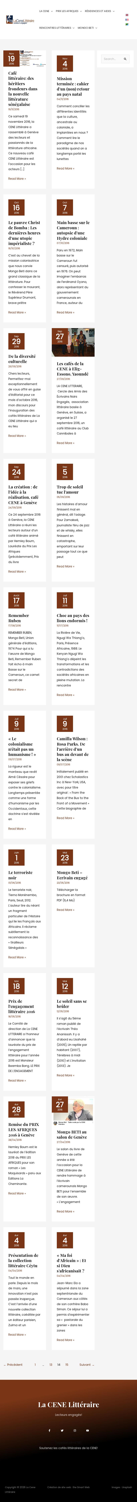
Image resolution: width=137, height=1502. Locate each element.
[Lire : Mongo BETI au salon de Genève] (73, 1110)
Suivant (87, 1365)
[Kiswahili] (127, 24)
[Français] (127, 19)
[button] (51, 11)
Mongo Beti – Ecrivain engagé (72, 875)
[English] (127, 15)
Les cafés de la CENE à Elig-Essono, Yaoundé (72, 369)
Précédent (13, 1365)
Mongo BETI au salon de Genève (72, 1134)
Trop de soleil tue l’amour (70, 489)
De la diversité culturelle (22, 359)
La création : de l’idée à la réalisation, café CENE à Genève (23, 494)
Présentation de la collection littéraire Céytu (23, 1260)
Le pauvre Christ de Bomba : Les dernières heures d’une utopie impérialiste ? (24, 233)
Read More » (17, 178)
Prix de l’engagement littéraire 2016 (21, 1006)
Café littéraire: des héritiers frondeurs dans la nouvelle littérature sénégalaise (22, 88)
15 (66, 1365)
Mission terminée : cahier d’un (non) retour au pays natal (73, 86)
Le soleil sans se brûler (72, 1003)
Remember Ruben (18, 618)
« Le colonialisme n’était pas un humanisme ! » (22, 746)
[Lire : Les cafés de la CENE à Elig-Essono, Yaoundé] (73, 342)
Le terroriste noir (20, 875)
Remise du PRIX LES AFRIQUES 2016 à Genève (23, 1129)
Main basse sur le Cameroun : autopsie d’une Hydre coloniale (73, 230)
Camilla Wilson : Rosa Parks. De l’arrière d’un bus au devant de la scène (73, 749)
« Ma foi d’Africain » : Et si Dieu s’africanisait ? (71, 1263)
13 (51, 1365)
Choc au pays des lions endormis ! (73, 618)
